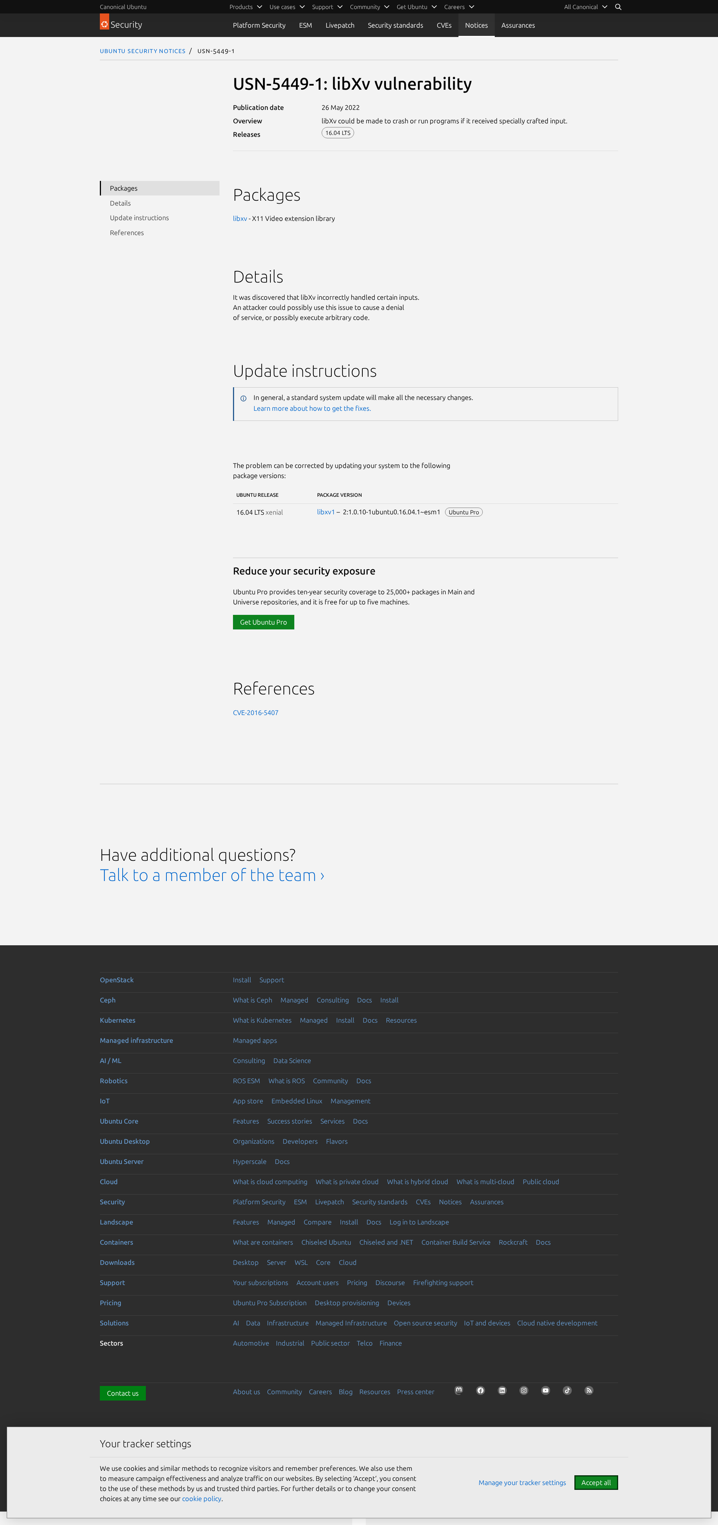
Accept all (596, 1482)
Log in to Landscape (419, 1222)
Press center (416, 1391)
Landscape (116, 1222)
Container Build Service (456, 1242)
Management (351, 1101)
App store (248, 1101)
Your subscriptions (260, 1282)
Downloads (117, 1262)
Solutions (114, 1323)
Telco (365, 1343)
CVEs (444, 25)
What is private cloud (347, 1181)
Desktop (246, 1262)
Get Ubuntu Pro (263, 622)
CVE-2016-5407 (256, 712)
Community (330, 1080)
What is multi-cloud (486, 1181)
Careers (320, 1391)
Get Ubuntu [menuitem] (412, 6)
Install (242, 979)
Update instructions (139, 217)
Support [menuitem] (322, 6)
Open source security (425, 1323)
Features (246, 1121)
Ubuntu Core (119, 1121)
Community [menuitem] (365, 6)
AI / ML (111, 1060)
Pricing (357, 1282)
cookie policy (201, 1498)
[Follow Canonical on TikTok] (569, 1392)
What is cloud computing (270, 1181)
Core (323, 1262)
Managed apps (255, 1040)
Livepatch (340, 25)
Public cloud (541, 1181)
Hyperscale (250, 1161)
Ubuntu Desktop (125, 1141)
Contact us (123, 1393)
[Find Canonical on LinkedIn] (504, 1392)
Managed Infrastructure (351, 1323)
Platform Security (259, 25)
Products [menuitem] (241, 6)
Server (276, 1262)
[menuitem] (586, 6)
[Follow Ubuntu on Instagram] (526, 1392)
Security (112, 1201)
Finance (391, 1343)
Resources (401, 1020)
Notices (476, 25)
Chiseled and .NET (386, 1242)
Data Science (292, 1060)
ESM (305, 25)
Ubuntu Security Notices (143, 50)
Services (332, 1121)
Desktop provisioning (347, 1302)
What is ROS (287, 1080)
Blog (346, 1391)
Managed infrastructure (136, 1040)
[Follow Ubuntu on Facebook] (483, 1392)
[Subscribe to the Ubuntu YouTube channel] (548, 1392)
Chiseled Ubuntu (326, 1242)
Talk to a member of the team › (212, 874)
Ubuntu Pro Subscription (270, 1302)
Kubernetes (117, 1020)
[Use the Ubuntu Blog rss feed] (591, 1392)
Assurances (518, 25)
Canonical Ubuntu (123, 6)
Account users (318, 1282)
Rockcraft (513, 1242)
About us (246, 1391)
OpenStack (117, 979)
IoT (105, 1101)
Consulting (333, 1000)
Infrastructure (288, 1323)
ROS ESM (246, 1080)
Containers (116, 1242)
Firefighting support (443, 1282)
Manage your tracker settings (522, 1482)
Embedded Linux (296, 1101)
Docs (364, 1000)
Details (120, 203)
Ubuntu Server (122, 1161)
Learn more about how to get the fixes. (312, 408)
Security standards (395, 25)
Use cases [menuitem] (282, 6)
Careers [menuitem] (454, 6)
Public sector (330, 1343)
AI (236, 1323)
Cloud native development (557, 1323)
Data (253, 1323)
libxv (240, 218)
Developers (300, 1141)
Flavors (337, 1141)
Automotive (251, 1343)
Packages (124, 188)
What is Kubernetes (262, 1020)
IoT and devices (487, 1323)
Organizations (253, 1141)
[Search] (618, 6)
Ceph (108, 1000)
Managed (294, 1000)
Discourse (390, 1282)
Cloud (109, 1181)
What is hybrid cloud (417, 1181)
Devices (399, 1302)
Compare (318, 1222)
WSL (301, 1262)
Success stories (289, 1121)
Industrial (290, 1343)
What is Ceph (252, 1000)
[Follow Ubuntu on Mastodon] (461, 1392)
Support (272, 979)
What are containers (263, 1242)
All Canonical (581, 6)
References (127, 232)
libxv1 (326, 511)
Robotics (114, 1080)
